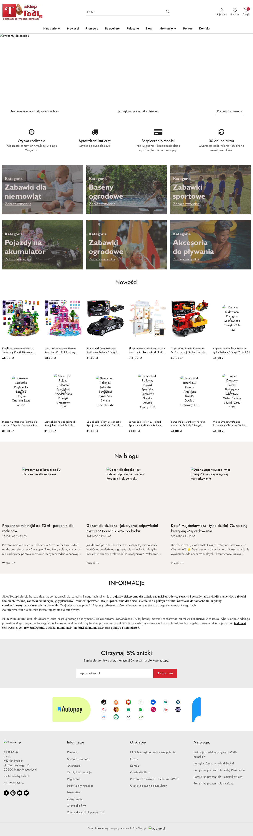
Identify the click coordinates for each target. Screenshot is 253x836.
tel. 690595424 (14, 783)
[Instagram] (13, 793)
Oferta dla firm (76, 806)
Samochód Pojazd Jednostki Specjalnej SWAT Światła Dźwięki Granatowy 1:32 (60, 423)
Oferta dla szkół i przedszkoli (85, 812)
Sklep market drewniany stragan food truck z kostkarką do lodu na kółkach (147, 350)
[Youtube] (19, 793)
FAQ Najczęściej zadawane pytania (152, 752)
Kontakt (134, 765)
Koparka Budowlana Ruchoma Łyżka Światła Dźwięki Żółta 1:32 (231, 350)
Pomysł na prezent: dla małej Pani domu (219, 770)
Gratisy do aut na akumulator (148, 786)
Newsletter (73, 792)
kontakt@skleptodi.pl (16, 776)
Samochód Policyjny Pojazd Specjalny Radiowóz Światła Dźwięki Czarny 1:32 (145, 423)
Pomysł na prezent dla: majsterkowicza (218, 777)
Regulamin (73, 779)
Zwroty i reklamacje (79, 772)
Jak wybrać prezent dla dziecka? (214, 763)
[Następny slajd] (244, 69)
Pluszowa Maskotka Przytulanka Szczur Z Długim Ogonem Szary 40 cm (20, 423)
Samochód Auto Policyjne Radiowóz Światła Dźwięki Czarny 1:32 (101, 350)
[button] (167, 29)
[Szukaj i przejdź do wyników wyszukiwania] (167, 12)
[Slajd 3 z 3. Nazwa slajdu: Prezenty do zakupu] (126, 70)
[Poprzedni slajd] (8, 69)
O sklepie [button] (138, 742)
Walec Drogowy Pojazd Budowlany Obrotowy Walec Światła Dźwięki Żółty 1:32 (229, 423)
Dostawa (72, 752)
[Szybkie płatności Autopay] (126, 709)
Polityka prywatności (80, 786)
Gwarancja (74, 765)
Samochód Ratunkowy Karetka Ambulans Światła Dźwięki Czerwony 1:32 (188, 423)
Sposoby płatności (78, 759)
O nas (134, 759)
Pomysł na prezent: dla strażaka (214, 783)
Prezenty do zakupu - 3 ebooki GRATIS (154, 779)
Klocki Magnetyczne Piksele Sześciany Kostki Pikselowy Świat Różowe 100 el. (60, 350)
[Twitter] (26, 793)
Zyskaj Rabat (75, 799)
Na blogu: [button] (202, 742)
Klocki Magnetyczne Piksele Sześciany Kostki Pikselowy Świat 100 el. (17, 350)
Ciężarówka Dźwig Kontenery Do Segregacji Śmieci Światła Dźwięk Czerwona (188, 350)
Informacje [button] (75, 742)
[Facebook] (6, 793)
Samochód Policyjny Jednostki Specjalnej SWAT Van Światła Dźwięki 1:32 (103, 423)
